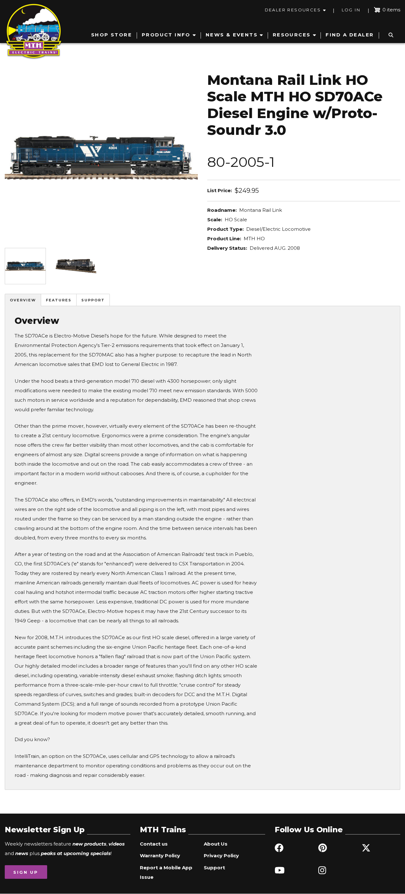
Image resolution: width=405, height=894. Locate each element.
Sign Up (25, 872)
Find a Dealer (350, 35)
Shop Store (111, 35)
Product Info (166, 35)
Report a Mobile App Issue (166, 872)
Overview (23, 300)
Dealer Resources (293, 9)
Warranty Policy (160, 856)
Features (59, 300)
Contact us (154, 844)
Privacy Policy (221, 856)
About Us (215, 844)
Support (93, 300)
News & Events (232, 35)
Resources (292, 35)
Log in (351, 9)
